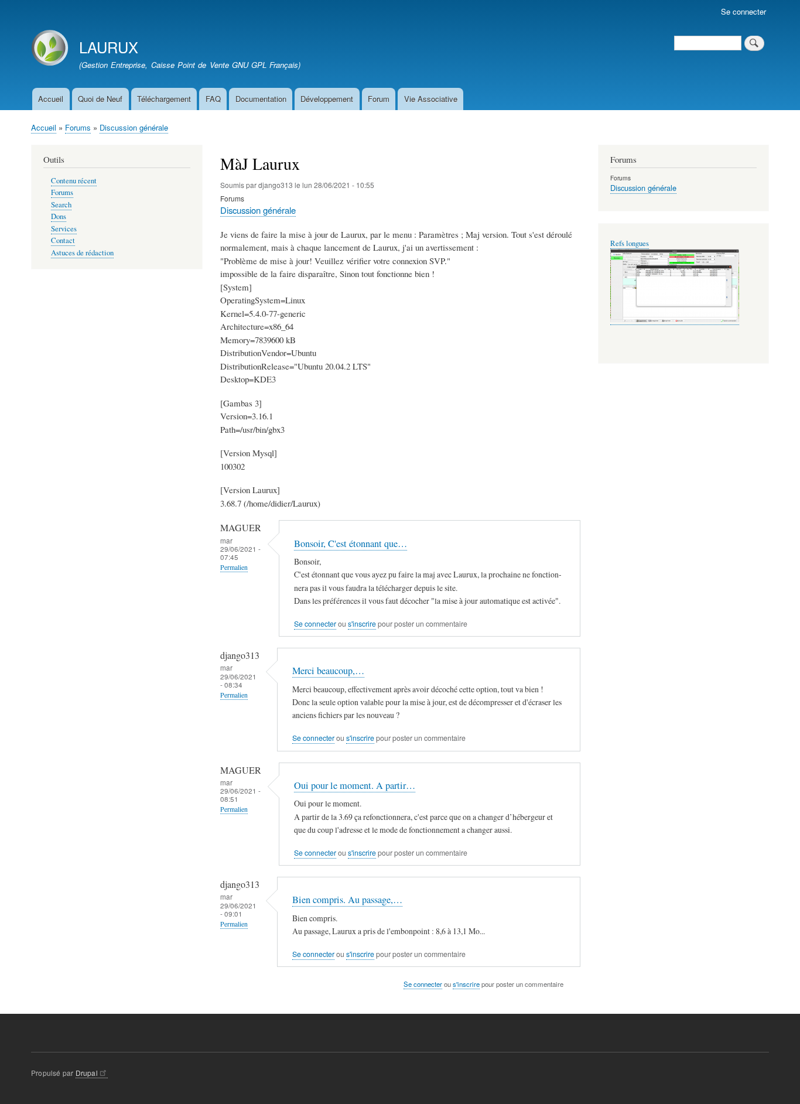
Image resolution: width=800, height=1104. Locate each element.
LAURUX (108, 46)
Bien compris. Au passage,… (347, 899)
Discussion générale (134, 127)
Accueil (50, 98)
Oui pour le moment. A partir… (354, 785)
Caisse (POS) (630, 243)
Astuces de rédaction (82, 253)
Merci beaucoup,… (328, 670)
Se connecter (743, 11)
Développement (326, 98)
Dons (58, 216)
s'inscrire (362, 623)
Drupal (87, 1073)
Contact (63, 240)
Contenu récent (74, 181)
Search (61, 205)
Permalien (234, 567)
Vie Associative (430, 98)
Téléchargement (164, 98)
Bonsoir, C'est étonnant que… (350, 543)
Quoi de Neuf (100, 98)
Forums (78, 127)
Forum (378, 98)
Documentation (260, 98)
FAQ (213, 98)
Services (64, 229)
